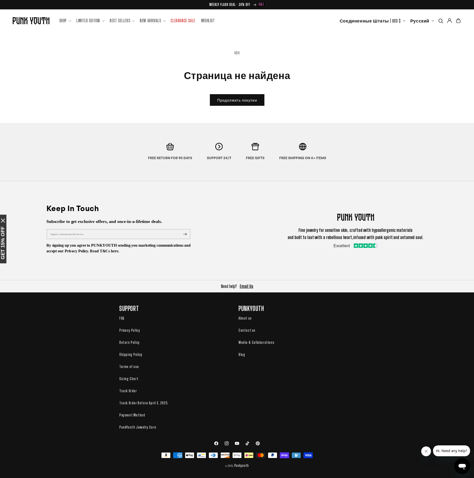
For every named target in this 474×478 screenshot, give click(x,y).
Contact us (246, 330)
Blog (241, 354)
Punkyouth (241, 465)
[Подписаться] (184, 234)
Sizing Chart (128, 378)
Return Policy (129, 342)
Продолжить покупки (237, 100)
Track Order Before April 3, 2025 (143, 403)
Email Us (246, 286)
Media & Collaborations (256, 342)
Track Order (128, 391)
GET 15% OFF (2, 243)
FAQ (121, 318)
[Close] (3, 221)
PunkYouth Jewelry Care (137, 427)
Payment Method (132, 415)
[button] (64, 20)
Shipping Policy (130, 354)
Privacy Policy (129, 330)
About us (245, 318)
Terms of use (129, 366)
